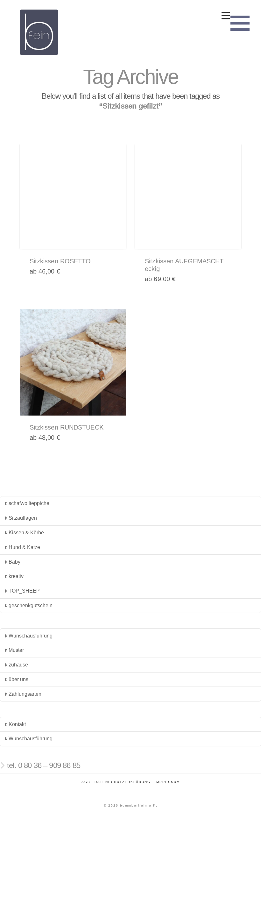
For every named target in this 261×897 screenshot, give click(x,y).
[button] (240, 22)
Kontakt (17, 724)
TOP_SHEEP (24, 591)
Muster (16, 650)
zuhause (18, 664)
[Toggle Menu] (131, 16)
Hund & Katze (24, 547)
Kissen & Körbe (26, 532)
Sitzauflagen (23, 518)
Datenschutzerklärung (123, 782)
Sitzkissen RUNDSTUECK (66, 427)
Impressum (167, 782)
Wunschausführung (31, 635)
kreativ (16, 576)
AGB (85, 782)
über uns (18, 679)
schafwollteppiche (29, 503)
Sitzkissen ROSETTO (60, 261)
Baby (14, 562)
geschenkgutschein (31, 605)
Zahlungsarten (25, 694)
